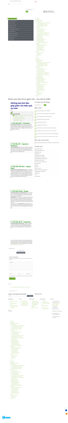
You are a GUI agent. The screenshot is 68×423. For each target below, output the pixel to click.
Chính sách (37, 43)
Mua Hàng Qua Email (40, 40)
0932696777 (8, 417)
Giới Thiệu (37, 19)
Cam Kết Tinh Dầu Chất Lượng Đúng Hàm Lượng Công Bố (46, 113)
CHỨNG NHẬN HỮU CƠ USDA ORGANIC (43, 22)
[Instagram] (43, 296)
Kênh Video (39, 53)
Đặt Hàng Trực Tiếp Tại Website (42, 42)
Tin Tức (37, 51)
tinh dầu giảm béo (22, 287)
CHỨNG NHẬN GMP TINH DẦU (42, 23)
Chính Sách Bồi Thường (40, 49)
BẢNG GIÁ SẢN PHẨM (39, 20)
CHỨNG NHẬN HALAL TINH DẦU (42, 64)
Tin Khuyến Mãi (39, 36)
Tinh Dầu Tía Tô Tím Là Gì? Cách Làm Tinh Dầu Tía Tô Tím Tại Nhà (47, 136)
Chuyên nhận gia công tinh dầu (41, 122)
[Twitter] (38, 296)
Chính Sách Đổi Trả (40, 48)
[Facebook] (36, 296)
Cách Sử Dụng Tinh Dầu (41, 31)
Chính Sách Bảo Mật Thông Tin (42, 44)
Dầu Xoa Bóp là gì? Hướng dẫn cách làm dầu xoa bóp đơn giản (46, 127)
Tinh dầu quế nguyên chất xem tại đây (17, 142)
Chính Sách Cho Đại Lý (40, 46)
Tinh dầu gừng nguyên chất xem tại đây (17, 220)
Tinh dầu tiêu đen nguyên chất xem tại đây (18, 189)
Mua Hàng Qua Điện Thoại (41, 39)
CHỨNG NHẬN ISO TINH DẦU (42, 26)
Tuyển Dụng (39, 54)
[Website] (29, 273)
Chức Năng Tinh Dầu (40, 30)
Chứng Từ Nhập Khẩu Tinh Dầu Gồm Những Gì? (44, 116)
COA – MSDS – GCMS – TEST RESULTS (43, 32)
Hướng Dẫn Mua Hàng (39, 38)
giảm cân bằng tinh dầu (15, 287)
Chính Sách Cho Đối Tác (40, 50)
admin (35, 142)
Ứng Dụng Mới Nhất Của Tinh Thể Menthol (43, 110)
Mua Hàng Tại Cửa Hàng (41, 41)
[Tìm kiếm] (45, 105)
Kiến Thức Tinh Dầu (40, 52)
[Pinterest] (46, 296)
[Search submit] (27, 11)
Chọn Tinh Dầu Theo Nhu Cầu (41, 29)
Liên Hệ (37, 95)
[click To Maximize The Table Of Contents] (12, 111)
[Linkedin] (41, 296)
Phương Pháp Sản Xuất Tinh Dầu (42, 33)
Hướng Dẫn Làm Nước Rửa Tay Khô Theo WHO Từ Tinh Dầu (46, 130)
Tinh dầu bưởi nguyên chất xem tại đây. (17, 244)
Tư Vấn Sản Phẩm (40, 28)
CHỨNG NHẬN (38, 21)
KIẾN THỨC (38, 27)
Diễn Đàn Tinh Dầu (40, 37)
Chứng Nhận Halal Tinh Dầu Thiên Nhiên (43, 119)
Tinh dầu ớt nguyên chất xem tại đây (17, 165)
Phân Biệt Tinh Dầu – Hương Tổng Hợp (43, 74)
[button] (9, 285)
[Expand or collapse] (12, 112)
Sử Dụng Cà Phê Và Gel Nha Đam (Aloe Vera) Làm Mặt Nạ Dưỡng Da (47, 133)
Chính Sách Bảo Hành (40, 47)
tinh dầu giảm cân (27, 287)
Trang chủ (37, 18)
